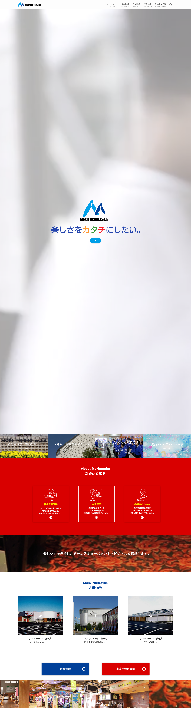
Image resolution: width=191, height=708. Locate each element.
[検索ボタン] (170, 4)
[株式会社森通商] (29, 4)
